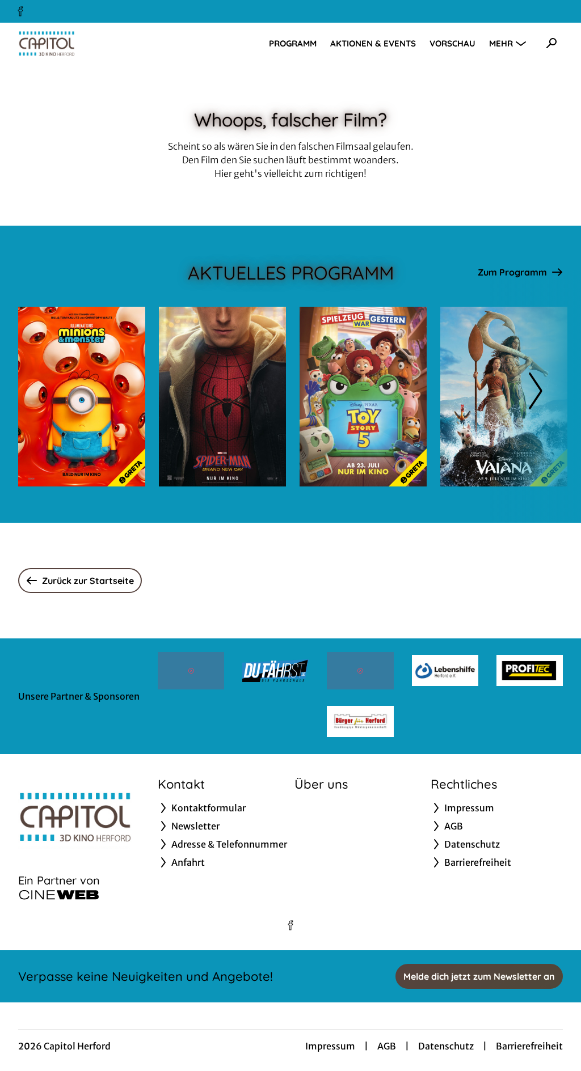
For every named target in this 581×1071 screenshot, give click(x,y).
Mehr (501, 43)
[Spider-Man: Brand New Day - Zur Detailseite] (222, 396)
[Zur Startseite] (97, 43)
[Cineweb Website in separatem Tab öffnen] (59, 895)
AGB (386, 1046)
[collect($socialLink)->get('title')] (20, 11)
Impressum (330, 1046)
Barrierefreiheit (529, 1046)
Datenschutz (446, 1046)
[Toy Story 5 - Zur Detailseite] (363, 396)
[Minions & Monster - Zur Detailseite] (81, 396)
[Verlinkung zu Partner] (191, 670)
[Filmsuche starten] (551, 43)
